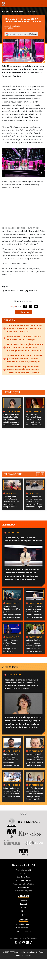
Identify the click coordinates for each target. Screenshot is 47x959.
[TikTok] (30, 942)
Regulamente (23, 887)
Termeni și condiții (23, 870)
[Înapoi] (38, 474)
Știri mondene (10, 667)
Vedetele (23, 901)
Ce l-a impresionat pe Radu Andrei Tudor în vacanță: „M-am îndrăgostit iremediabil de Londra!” (11, 648)
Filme (23, 911)
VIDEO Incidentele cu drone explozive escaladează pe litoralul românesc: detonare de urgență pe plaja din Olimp (34, 502)
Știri (23, 914)
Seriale (23, 907)
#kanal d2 (33, 290)
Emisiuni (23, 904)
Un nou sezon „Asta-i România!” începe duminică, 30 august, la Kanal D (23, 539)
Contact (23, 873)
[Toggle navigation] (42, 4)
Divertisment (9, 524)
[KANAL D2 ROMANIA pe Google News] (15, 306)
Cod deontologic (23, 877)
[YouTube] (23, 942)
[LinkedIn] (27, 942)
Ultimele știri (12, 392)
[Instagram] (19, 942)
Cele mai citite (13, 474)
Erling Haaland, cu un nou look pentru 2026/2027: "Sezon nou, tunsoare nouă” (12, 792)
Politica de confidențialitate (23, 884)
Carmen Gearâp (15, 26)
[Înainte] (42, 474)
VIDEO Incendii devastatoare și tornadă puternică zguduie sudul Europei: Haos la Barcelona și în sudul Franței (12, 504)
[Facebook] (16, 942)
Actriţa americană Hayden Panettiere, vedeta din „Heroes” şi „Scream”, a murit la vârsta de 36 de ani (34, 761)
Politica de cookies (23, 880)
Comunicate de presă (23, 891)
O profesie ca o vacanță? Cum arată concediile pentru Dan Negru (24, 338)
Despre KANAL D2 (23, 865)
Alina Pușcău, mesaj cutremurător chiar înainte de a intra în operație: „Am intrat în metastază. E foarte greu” (34, 795)
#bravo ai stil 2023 (14, 290)
